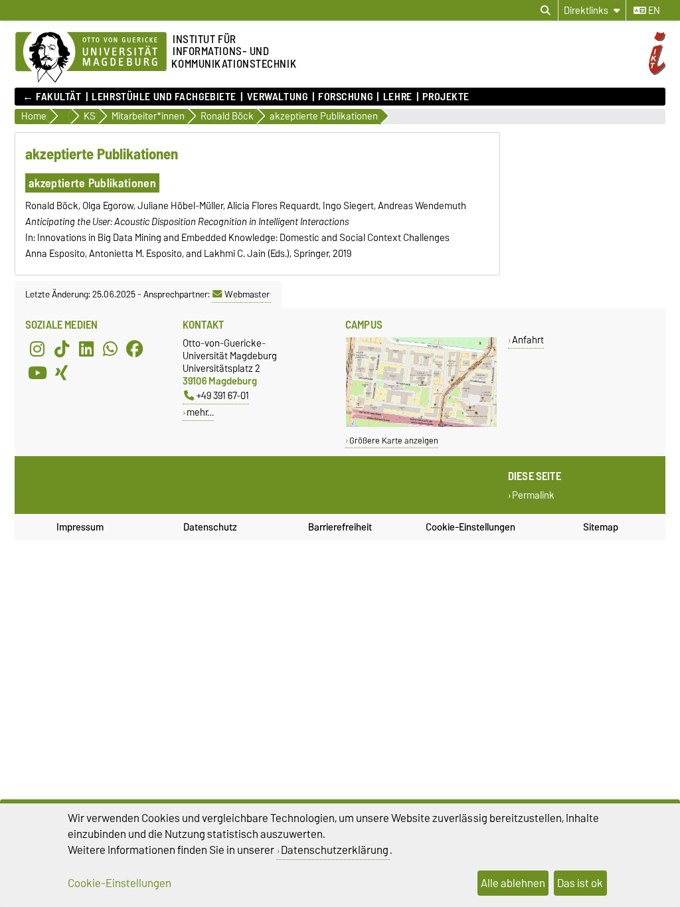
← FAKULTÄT (52, 97)
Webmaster (247, 294)
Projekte (445, 97)
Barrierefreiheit (340, 527)
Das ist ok (580, 883)
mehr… (200, 412)
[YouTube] (37, 372)
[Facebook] (135, 349)
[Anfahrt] (421, 424)
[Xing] (62, 372)
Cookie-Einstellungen (470, 527)
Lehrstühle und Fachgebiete (164, 97)
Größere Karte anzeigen (393, 441)
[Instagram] (37, 349)
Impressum (80, 527)
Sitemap (600, 527)
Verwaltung (277, 97)
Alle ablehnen (513, 883)
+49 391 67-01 (223, 395)
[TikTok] (62, 349)
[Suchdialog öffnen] (545, 11)
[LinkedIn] (86, 349)
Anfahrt (528, 339)
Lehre (397, 97)
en (653, 11)
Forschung (345, 97)
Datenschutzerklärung (334, 850)
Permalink (533, 495)
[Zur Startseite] (91, 57)
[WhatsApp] (110, 349)
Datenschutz (210, 527)
